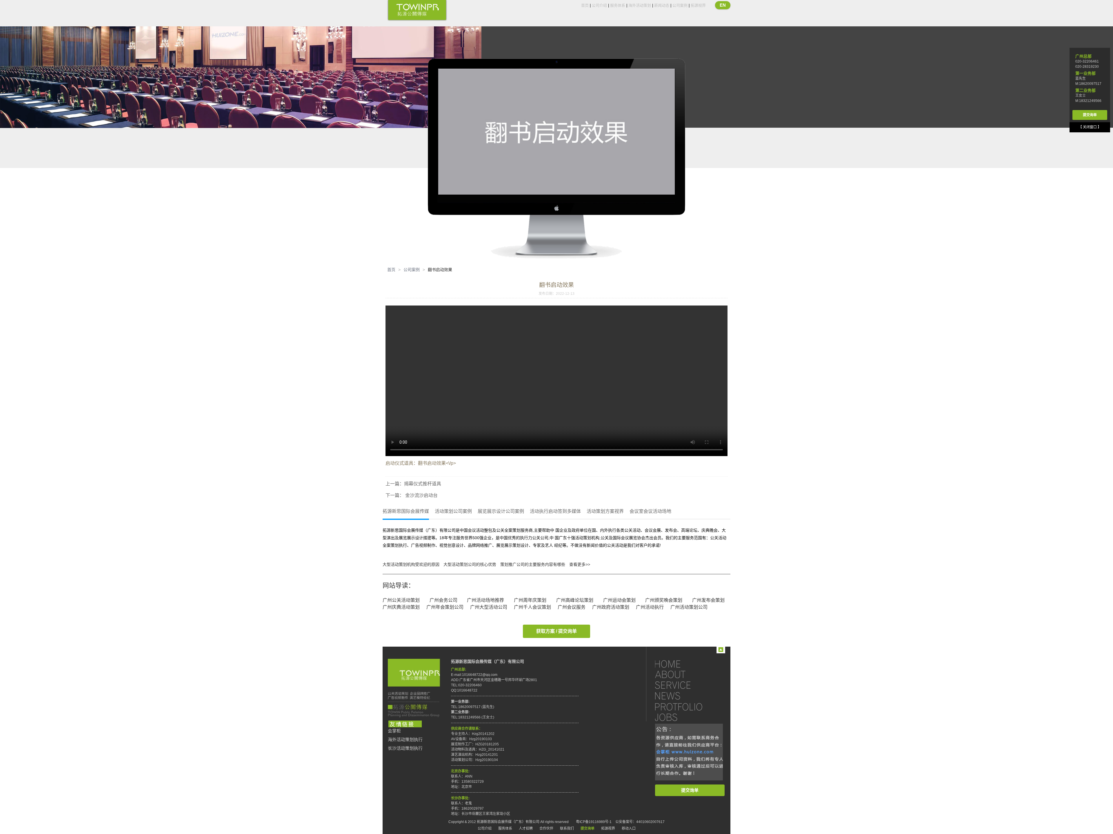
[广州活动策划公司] (417, 10)
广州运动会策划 (619, 600)
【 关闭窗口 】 (1090, 127)
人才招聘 (526, 828)
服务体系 (617, 5)
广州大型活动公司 (488, 607)
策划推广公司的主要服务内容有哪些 (532, 564)
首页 (585, 5)
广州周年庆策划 (530, 600)
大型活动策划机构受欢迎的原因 (411, 564)
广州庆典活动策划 (401, 607)
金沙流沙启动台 (421, 495)
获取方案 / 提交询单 (556, 631)
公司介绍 (599, 5)
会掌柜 (394, 731)
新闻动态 (661, 5)
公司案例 (680, 5)
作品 (684, 706)
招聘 (684, 717)
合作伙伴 (546, 828)
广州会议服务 (571, 607)
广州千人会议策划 (532, 607)
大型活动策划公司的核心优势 (469, 564)
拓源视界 (698, 5)
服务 (684, 685)
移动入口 (629, 828)
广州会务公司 (443, 600)
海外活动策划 (639, 5)
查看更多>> (579, 564)
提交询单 (690, 790)
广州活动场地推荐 (485, 600)
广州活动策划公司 (689, 607)
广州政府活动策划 (610, 607)
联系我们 (567, 828)
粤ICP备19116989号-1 (594, 822)
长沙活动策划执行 (405, 748)
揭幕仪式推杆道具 (422, 483)
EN (723, 5)
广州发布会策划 (708, 600)
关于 (684, 674)
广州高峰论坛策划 (574, 600)
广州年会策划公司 (444, 607)
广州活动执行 (650, 607)
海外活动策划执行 (405, 739)
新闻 (684, 695)
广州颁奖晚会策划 (663, 600)
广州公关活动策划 (401, 600)
